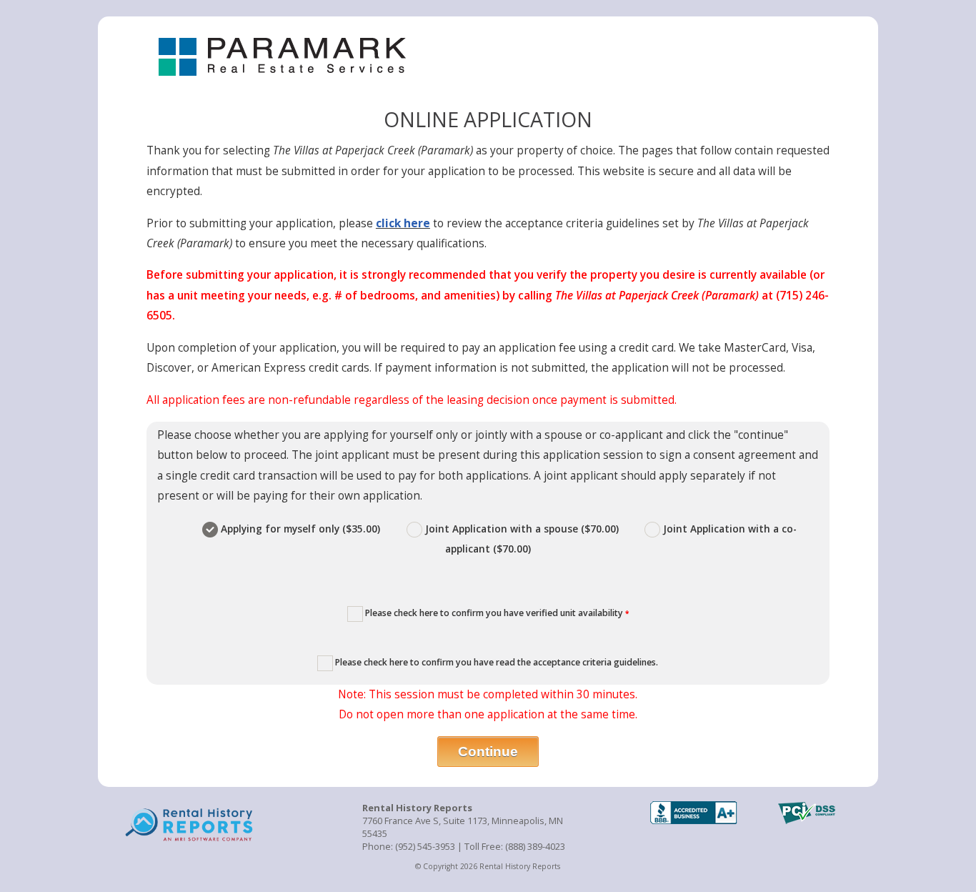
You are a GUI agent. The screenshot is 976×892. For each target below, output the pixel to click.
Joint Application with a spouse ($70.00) (522, 528)
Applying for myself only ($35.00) (300, 528)
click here (403, 223)
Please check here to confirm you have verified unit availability (496, 613)
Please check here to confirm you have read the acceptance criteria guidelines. (495, 662)
